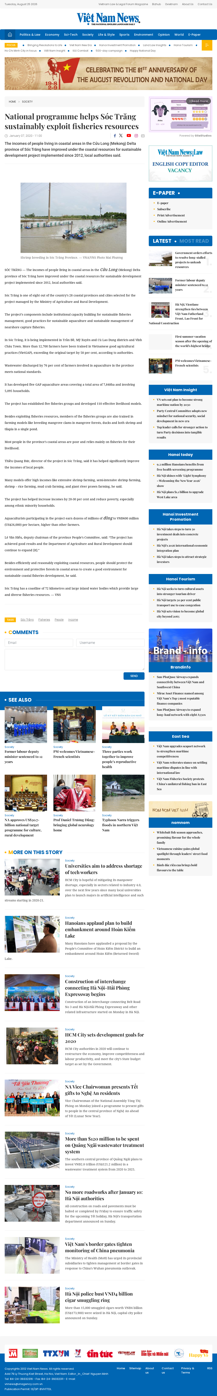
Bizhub (156, 4)
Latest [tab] (162, 240)
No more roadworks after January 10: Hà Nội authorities (104, 1195)
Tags (10, 619)
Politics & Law (30, 34)
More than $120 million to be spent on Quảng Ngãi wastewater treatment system (104, 1145)
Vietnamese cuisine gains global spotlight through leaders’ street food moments (182, 854)
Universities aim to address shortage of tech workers (103, 869)
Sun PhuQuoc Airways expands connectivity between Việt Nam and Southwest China (180, 682)
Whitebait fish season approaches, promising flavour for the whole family (180, 837)
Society (87, 34)
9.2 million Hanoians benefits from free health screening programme (180, 466)
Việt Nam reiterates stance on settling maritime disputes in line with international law (182, 767)
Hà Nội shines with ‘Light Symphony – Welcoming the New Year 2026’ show (181, 481)
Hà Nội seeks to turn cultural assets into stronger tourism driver (180, 591)
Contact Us (205, 4)
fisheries (44, 619)
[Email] (143, 135)
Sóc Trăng (27, 619)
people (59, 619)
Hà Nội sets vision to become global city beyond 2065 (180, 613)
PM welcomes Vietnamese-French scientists (74, 754)
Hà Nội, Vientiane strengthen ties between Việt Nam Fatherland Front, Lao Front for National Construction (178, 313)
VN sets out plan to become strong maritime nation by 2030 (180, 402)
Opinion (164, 34)
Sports (124, 34)
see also (20, 700)
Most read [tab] (194, 240)
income (73, 619)
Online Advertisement (172, 221)
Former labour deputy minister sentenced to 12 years (23, 756)
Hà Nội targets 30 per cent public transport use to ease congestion (179, 602)
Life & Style (106, 34)
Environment (143, 34)
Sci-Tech (71, 34)
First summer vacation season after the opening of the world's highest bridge (193, 341)
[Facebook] (115, 136)
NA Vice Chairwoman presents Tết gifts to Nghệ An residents (101, 1089)
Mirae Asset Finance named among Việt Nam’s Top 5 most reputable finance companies (180, 698)
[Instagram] (136, 135)
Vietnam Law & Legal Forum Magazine (123, 4)
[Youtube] (128, 135)
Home (12, 101)
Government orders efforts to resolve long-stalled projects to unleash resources (193, 260)
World (179, 34)
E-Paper (194, 34)
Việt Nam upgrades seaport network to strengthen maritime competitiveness (181, 751)
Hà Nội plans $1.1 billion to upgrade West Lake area (180, 494)
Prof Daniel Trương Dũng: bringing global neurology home (74, 825)
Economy (52, 34)
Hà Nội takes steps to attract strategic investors (182, 559)
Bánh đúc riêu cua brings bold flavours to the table (177, 867)
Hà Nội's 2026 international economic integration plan (182, 548)
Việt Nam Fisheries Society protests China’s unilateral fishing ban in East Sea (182, 784)
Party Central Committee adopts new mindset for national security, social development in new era (182, 416)
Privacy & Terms (187, 1370)
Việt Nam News (108, 19)
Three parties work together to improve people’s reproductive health (119, 759)
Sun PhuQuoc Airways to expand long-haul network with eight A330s (181, 712)
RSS (209, 1368)
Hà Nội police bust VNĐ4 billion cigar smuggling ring (99, 1296)
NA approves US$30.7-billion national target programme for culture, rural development (23, 827)
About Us (187, 4)
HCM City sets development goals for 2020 (104, 1037)
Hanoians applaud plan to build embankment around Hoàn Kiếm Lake (100, 929)
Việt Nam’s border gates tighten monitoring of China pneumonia (99, 1247)
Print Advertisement (171, 215)
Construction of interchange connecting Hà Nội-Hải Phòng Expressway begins (97, 987)
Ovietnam (171, 4)
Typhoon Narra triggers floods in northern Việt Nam (120, 825)
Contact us (168, 1370)
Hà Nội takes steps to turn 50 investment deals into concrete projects (177, 534)
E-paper (164, 193)
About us (149, 1370)
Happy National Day (143, 50)
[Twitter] (121, 136)
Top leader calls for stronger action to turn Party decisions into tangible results (182, 432)
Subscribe (164, 209)
